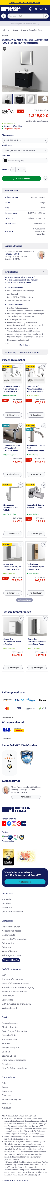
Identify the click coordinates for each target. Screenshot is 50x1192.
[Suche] (45, 16)
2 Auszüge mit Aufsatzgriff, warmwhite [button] (19, 150)
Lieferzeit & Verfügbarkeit (14, 939)
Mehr (42, 1133)
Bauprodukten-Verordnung (15, 983)
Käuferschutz (8, 934)
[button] (7, 111)
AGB (4, 975)
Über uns (6, 1095)
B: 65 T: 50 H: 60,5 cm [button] (12, 140)
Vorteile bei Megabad (12, 1099)
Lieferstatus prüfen (11, 926)
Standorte (7, 1091)
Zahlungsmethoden (11, 955)
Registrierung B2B (10, 1047)
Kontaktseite (26, 797)
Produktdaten (12, 190)
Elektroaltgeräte (10, 1027)
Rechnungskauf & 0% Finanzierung (25, 23)
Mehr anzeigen (24, 600)
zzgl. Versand (30, 1116)
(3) (39, 874)
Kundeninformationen (13, 979)
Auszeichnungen (10, 1023)
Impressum (7, 999)
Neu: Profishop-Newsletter (14, 1068)
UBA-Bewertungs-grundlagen (16, 1003)
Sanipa (15, 30)
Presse (5, 1087)
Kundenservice (9, 1039)
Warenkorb (7, 907)
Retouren (6, 947)
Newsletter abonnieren (22, 874)
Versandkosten (9, 951)
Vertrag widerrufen (11, 960)
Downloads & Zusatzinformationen (22, 352)
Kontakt (6, 1043)
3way (23, 30)
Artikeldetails (11, 271)
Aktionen (6, 1107)
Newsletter (7, 1064)
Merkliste (6, 903)
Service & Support (13, 245)
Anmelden (7, 899)
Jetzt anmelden (25, 882)
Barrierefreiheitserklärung (15, 991)
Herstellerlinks (9, 1035)
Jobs (4, 1083)
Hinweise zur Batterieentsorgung (18, 987)
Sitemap (6, 1051)
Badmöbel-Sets (35, 30)
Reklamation (8, 943)
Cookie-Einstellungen (12, 911)
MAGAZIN (7, 1103)
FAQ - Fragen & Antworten (15, 1031)
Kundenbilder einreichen (14, 1059)
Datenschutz (8, 995)
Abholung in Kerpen (12, 930)
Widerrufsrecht (9, 1008)
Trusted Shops (9, 1055)
